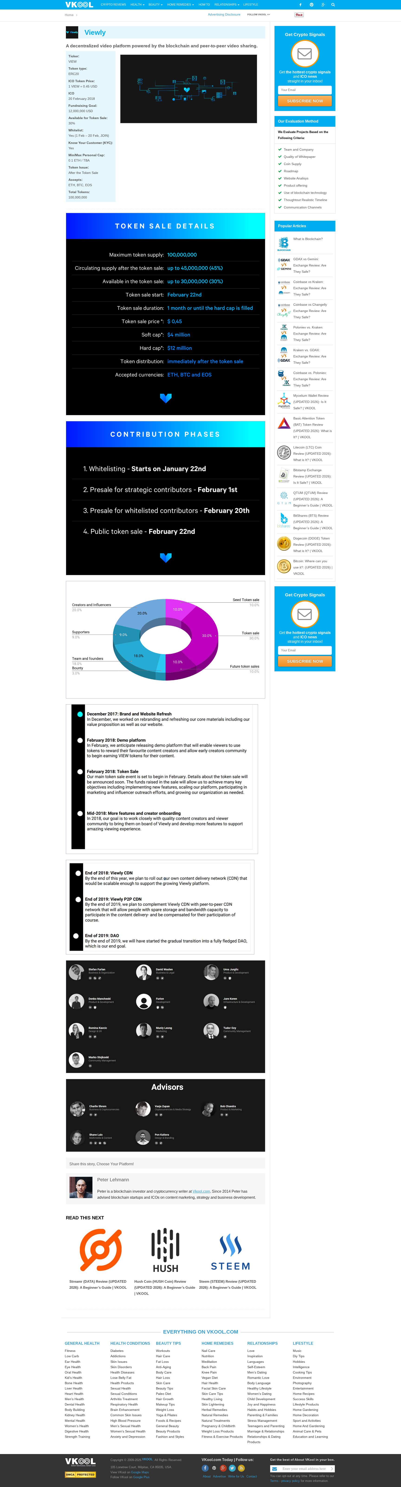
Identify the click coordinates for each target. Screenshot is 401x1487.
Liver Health (73, 1388)
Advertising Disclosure (224, 14)
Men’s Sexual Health (125, 1426)
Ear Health (72, 1362)
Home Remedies (179, 4)
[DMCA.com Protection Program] (80, 1474)
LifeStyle (250, 4)
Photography (302, 1383)
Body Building (75, 1410)
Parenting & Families (262, 1415)
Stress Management (262, 1420)
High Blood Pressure (125, 1420)
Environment (302, 1378)
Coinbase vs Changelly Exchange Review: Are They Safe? (310, 311)
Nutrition (208, 1356)
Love (251, 1351)
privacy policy (290, 1481)
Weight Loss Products (218, 1431)
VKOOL (147, 1459)
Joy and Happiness (261, 1404)
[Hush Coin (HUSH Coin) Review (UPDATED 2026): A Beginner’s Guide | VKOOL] (165, 1250)
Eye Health (73, 1367)
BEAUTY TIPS (168, 1343)
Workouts (163, 1351)
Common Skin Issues (126, 1415)
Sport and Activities (307, 1420)
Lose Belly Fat (120, 1378)
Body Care (163, 1372)
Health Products (122, 1383)
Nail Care (208, 1351)
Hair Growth (165, 1399)
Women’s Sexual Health (128, 1431)
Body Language (259, 1383)
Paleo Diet (163, 1394)
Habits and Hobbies (261, 1410)
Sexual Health (120, 1388)
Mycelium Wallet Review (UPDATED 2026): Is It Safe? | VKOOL (311, 402)
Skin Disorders (121, 1367)
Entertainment (303, 1388)
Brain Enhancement (124, 1410)
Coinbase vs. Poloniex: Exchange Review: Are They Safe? (310, 379)
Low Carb (72, 1356)
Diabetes (116, 1351)
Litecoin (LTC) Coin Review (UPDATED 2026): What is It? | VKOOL (312, 453)
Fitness (70, 1351)
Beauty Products (168, 1431)
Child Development (261, 1399)
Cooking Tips (302, 1372)
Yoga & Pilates (166, 1415)
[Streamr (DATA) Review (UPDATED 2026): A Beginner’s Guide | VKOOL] (100, 1250)
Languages (255, 1362)
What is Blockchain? (308, 239)
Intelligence (301, 1367)
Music (297, 1351)
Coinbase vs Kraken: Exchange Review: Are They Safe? (309, 288)
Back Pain (209, 1367)
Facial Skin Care (214, 1388)
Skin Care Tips (212, 1394)
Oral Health (73, 1372)
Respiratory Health (124, 1404)
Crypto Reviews (113, 4)
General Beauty (167, 1426)
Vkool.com (201, 1191)
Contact (251, 1476)
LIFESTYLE (303, 1343)
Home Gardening (305, 1410)
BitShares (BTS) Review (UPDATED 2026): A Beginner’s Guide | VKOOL (313, 522)
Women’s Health (77, 1426)
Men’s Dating (257, 1372)
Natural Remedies (215, 1415)
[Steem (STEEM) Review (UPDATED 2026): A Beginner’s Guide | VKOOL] (230, 1250)
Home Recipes (303, 1394)
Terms (274, 1481)
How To (204, 4)
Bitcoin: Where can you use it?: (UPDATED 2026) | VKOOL (313, 567)
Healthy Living (212, 1399)
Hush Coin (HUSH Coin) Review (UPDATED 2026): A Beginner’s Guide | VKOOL (164, 1287)
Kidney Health (75, 1415)
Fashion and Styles (170, 1436)
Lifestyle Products (306, 1404)
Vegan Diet (210, 1378)
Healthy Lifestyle (259, 1388)
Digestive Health (77, 1431)
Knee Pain (209, 1372)
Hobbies (299, 1362)
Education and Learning (310, 1436)
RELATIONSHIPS (262, 1343)
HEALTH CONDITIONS (130, 1343)
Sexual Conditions (123, 1394)
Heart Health (74, 1394)
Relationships (225, 4)
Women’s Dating (259, 1394)
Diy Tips (298, 1356)
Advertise (219, 1476)
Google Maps (140, 1472)
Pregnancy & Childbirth (218, 1426)
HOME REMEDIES (217, 1343)
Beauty (154, 4)
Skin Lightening (213, 1404)
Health (136, 4)
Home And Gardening (309, 1426)
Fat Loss (162, 1362)
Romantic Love (258, 1378)
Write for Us (236, 1476)
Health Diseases (122, 1372)
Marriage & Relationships (265, 1431)
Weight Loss (165, 1410)
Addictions (118, 1356)
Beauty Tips (164, 1388)
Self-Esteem (256, 1367)
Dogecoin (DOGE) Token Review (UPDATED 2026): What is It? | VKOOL (312, 544)
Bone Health (74, 1383)
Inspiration (255, 1356)
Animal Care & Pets (307, 1431)
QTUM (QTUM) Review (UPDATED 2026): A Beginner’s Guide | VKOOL (313, 499)
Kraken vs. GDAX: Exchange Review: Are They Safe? (309, 356)
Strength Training (77, 1436)
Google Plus (141, 1477)
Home (69, 15)
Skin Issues (118, 1362)
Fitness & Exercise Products (222, 1436)
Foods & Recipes (168, 1420)
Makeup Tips (165, 1404)
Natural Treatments (216, 1420)
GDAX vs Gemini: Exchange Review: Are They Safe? (309, 265)
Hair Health (210, 1383)
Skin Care (163, 1383)
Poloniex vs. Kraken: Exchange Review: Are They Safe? (309, 333)
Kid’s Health (73, 1378)
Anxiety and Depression (127, 1436)
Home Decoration (306, 1415)
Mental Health (75, 1420)
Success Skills (303, 1399)
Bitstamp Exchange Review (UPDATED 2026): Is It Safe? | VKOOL (312, 476)
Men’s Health (74, 1399)
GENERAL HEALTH (82, 1343)
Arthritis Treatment (124, 1399)
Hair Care (163, 1356)
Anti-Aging (163, 1367)
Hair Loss (163, 1378)
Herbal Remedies (214, 1410)
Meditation (209, 1362)
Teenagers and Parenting (266, 1426)
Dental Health (75, 1404)
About (207, 1476)
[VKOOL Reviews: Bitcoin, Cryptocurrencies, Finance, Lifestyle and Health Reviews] (81, 4)
